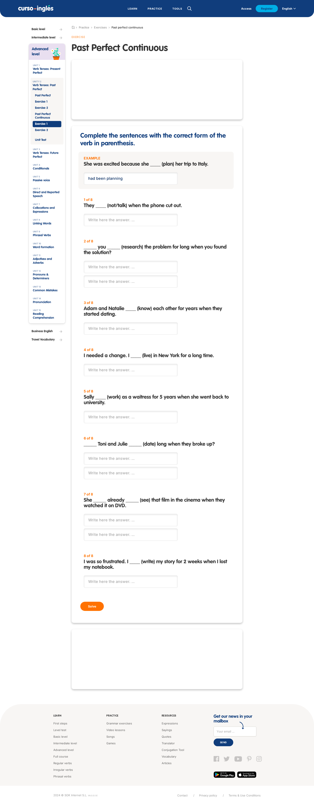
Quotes (166, 736)
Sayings (167, 730)
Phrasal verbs (62, 776)
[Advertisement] (157, 89)
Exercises (100, 27)
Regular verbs (62, 763)
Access (246, 8)
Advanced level (63, 750)
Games (111, 743)
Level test (59, 730)
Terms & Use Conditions (245, 795)
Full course (60, 756)
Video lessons (115, 730)
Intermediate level (65, 743)
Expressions (170, 723)
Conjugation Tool (173, 750)
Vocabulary (169, 756)
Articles (167, 763)
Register (267, 8)
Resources (169, 716)
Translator (168, 743)
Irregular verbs (63, 769)
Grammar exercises (119, 723)
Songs (110, 736)
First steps (60, 723)
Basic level (60, 736)
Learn (57, 716)
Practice (112, 716)
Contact (182, 795)
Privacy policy (208, 795)
